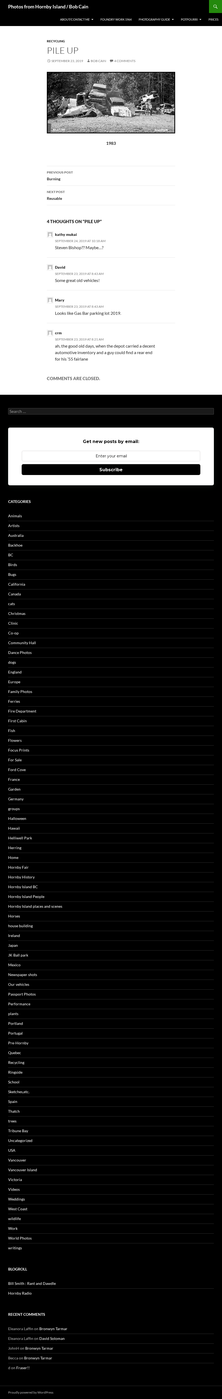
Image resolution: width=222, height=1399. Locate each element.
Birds (12, 564)
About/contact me (75, 19)
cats (11, 603)
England (15, 672)
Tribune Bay (18, 1130)
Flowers (15, 740)
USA (11, 1150)
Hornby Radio (20, 1293)
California (16, 584)
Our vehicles (18, 984)
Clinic (13, 623)
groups (14, 808)
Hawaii (14, 828)
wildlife (14, 1218)
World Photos (20, 1238)
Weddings (16, 1199)
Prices (213, 19)
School (13, 1082)
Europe (14, 681)
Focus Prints (18, 750)
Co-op (13, 633)
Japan (13, 945)
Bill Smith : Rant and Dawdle (32, 1283)
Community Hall (22, 642)
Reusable (56, 195)
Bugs (12, 574)
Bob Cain (98, 61)
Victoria (15, 1179)
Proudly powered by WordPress (30, 1392)
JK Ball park (18, 955)
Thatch (14, 1111)
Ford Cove (17, 769)
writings (15, 1248)
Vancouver (17, 1160)
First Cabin (17, 720)
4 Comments (124, 61)
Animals (15, 516)
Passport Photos (22, 994)
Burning (60, 175)
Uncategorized (20, 1140)
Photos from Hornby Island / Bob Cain (48, 6)
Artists (13, 525)
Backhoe (15, 545)
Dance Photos (20, 652)
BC (10, 555)
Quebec (14, 1052)
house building (20, 925)
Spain (12, 1101)
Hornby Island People (26, 896)
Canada (14, 594)
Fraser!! (23, 1367)
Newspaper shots (22, 974)
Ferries (14, 701)
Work (13, 1228)
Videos (14, 1189)
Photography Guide (154, 19)
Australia (16, 535)
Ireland (14, 935)
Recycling (56, 41)
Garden (14, 789)
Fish (11, 730)
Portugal (15, 1033)
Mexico (14, 964)
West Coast (17, 1209)
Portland (15, 1023)
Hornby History (21, 877)
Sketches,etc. (19, 1091)
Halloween (17, 818)
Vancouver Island (22, 1169)
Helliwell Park (20, 838)
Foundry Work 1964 (116, 19)
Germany (16, 799)
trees (12, 1121)
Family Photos (20, 691)
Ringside (15, 1072)
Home (13, 857)
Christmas (16, 613)
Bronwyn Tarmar (53, 1328)
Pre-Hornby (18, 1043)
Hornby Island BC (23, 886)
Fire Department (22, 711)
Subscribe (111, 469)
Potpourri (189, 19)
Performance (19, 1004)
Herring (14, 847)
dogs (12, 662)
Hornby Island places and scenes (35, 906)
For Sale (15, 760)
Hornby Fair (18, 867)
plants (13, 1013)
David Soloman (52, 1338)
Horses (14, 916)
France (14, 779)
